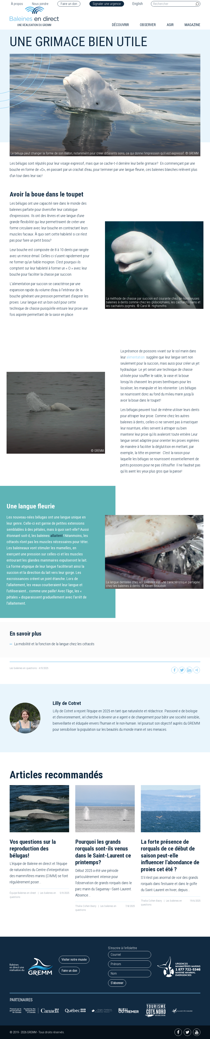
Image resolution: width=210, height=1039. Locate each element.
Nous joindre (40, 3)
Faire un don (69, 4)
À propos (17, 3)
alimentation (136, 357)
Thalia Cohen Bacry (86, 906)
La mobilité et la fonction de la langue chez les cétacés (54, 644)
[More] (196, 670)
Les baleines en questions (23, 668)
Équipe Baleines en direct (23, 892)
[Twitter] (182, 670)
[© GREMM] (56, 412)
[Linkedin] (189, 670)
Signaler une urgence (107, 4)
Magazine (192, 25)
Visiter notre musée (74, 959)
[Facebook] (174, 670)
